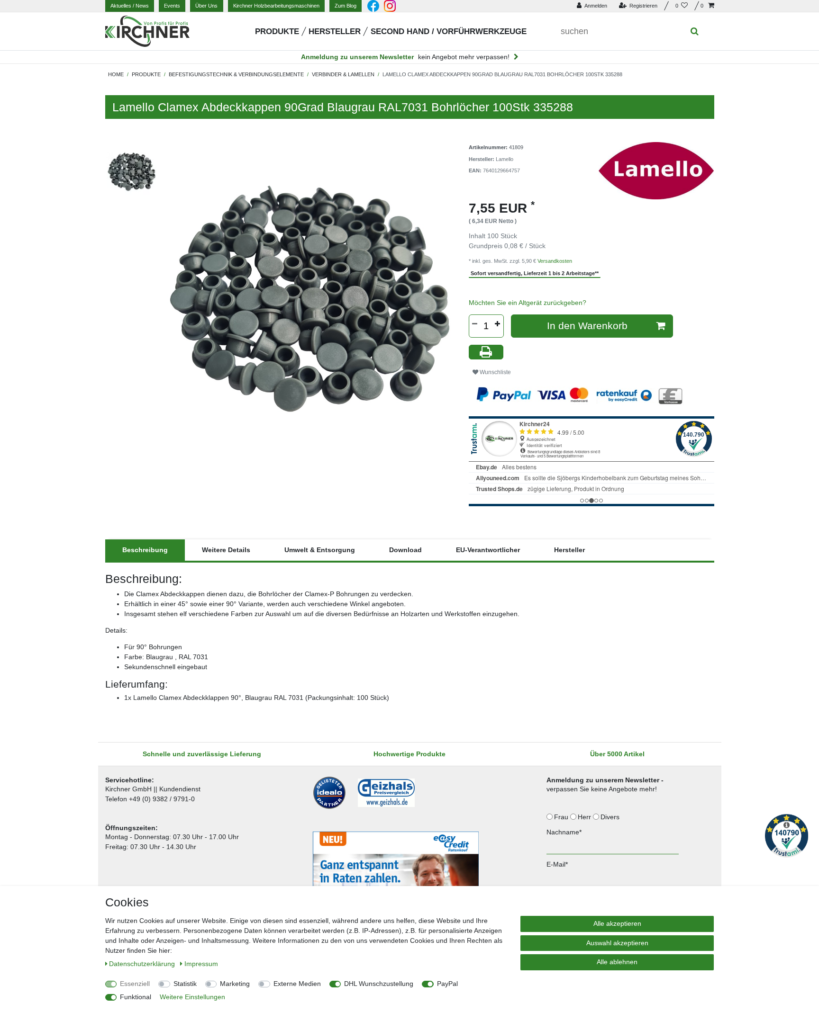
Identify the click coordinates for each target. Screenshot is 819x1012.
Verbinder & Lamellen (343, 74)
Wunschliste (494, 372)
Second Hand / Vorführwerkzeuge (449, 31)
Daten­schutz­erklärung (143, 963)
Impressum (201, 963)
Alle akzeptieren (617, 923)
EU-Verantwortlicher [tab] (488, 550)
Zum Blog (345, 6)
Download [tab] (405, 550)
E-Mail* (557, 864)
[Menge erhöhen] (497, 324)
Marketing (235, 983)
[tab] (145, 550)
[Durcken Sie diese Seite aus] (486, 352)
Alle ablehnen (617, 962)
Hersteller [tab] (569, 550)
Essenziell (135, 983)
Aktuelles (129, 6)
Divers (611, 817)
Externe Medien (297, 983)
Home (116, 74)
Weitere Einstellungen (192, 997)
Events (172, 6)
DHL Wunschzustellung (378, 983)
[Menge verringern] (475, 324)
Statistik (185, 983)
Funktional (135, 997)
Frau (562, 817)
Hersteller (335, 31)
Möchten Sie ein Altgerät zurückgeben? (527, 302)
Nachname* (564, 832)
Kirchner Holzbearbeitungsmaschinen (276, 6)
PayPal (447, 983)
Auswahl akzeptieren (617, 943)
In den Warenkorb (587, 325)
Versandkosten (554, 261)
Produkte (277, 31)
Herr (585, 817)
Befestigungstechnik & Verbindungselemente (236, 74)
